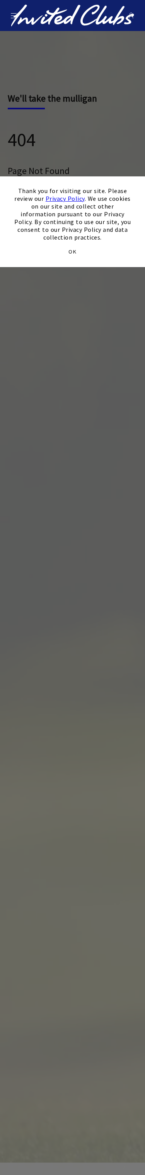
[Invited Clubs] (72, 15)
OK (72, 251)
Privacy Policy (65, 198)
